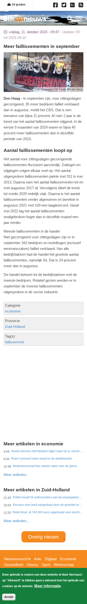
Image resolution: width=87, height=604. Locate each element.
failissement (14, 342)
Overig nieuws (43, 536)
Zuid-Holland (15, 327)
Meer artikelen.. (16, 475)
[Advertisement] (43, 377)
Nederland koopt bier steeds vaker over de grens (45, 466)
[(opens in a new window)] (56, 6)
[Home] (25, 19)
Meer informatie (47, 586)
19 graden (18, 4)
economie (13, 311)
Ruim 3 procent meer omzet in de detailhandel (41, 458)
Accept (8, 596)
